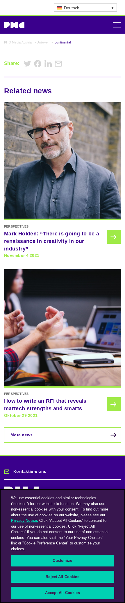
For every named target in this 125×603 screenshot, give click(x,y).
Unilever (43, 42)
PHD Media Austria (18, 42)
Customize (62, 560)
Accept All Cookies (62, 593)
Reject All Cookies (62, 577)
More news (21, 435)
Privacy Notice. (24, 520)
